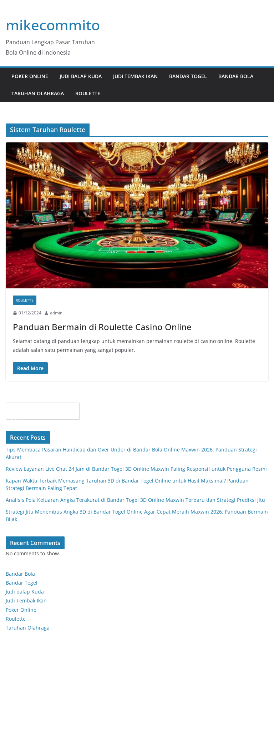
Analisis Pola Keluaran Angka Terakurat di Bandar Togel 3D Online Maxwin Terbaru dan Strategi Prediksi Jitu (135, 499)
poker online (29, 76)
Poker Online (21, 609)
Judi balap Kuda (25, 591)
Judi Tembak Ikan (135, 76)
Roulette (87, 93)
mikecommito (53, 25)
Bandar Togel (188, 76)
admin (56, 313)
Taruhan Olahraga (37, 93)
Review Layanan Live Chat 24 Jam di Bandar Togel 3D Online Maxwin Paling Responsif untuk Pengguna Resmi (136, 468)
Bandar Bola (235, 76)
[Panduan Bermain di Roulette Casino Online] (137, 215)
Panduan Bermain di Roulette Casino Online (102, 327)
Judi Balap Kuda (81, 76)
